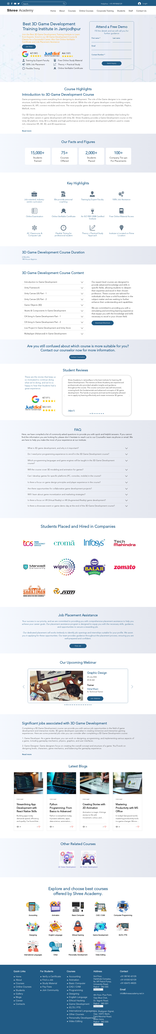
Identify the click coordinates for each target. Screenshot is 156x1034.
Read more (26, 131)
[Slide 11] (83, 704)
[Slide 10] (81, 704)
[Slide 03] (68, 704)
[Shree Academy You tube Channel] (15, 3)
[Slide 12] (85, 704)
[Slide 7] (101, 413)
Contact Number (98, 54)
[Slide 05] (72, 704)
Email (93, 46)
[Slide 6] (99, 413)
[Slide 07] (76, 704)
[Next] (129, 395)
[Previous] (64, 395)
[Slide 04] (70, 704)
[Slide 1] (90, 413)
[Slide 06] (74, 704)
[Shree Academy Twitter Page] (18, 3)
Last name (116, 38)
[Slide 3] (94, 413)
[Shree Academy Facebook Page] (11, 3)
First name (95, 38)
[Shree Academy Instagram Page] (8, 3)
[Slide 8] (103, 413)
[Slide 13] (87, 704)
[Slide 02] (66, 704)
